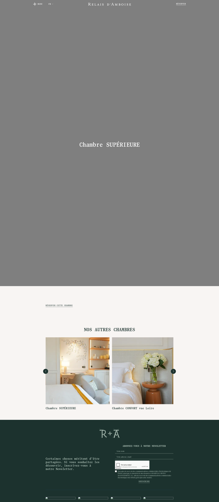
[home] (109, 4)
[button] (51, 4)
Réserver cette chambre (59, 306)
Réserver (181, 4)
